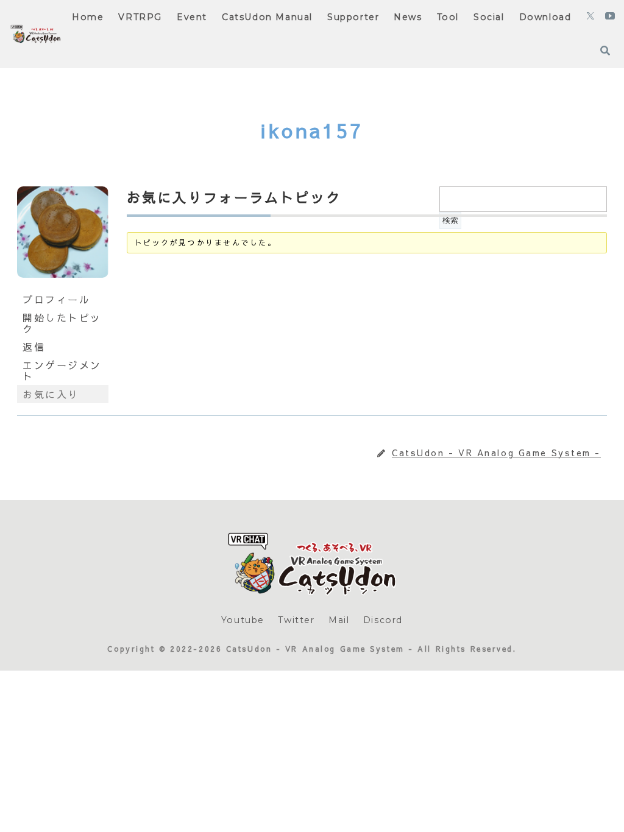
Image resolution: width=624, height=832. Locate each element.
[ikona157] (62, 284)
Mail (338, 620)
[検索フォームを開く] (605, 50)
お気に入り (51, 394)
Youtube (242, 620)
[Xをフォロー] (590, 17)
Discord (383, 620)
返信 (34, 346)
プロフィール (56, 299)
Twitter (296, 620)
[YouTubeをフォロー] (610, 17)
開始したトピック (62, 323)
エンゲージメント (62, 370)
